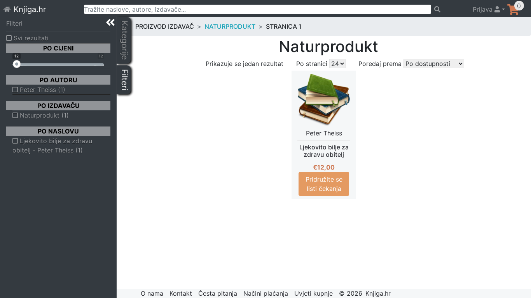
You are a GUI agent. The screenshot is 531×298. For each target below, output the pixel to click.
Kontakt (180, 293)
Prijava (483, 9)
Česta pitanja (217, 293)
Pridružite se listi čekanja (324, 183)
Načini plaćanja (265, 293)
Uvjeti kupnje (313, 293)
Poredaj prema (380, 64)
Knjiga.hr (30, 9)
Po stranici (311, 64)
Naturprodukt (229, 26)
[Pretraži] (448, 9)
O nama (152, 293)
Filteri (14, 23)
